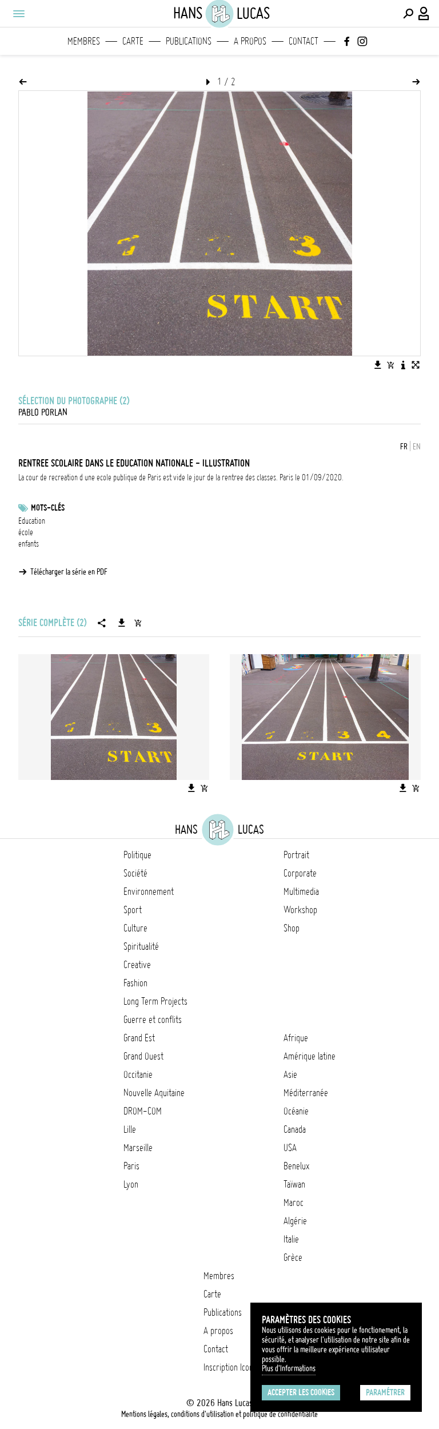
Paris (131, 1166)
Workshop (300, 909)
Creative (137, 964)
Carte (132, 41)
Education (31, 521)
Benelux (296, 1166)
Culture (135, 928)
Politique (137, 855)
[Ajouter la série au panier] (138, 623)
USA (290, 1147)
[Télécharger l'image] (378, 365)
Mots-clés (48, 508)
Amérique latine (310, 1056)
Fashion (135, 983)
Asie (290, 1074)
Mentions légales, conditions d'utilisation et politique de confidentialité (219, 1414)
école (25, 532)
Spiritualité (141, 946)
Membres (83, 41)
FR (404, 446)
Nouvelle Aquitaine (154, 1092)
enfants (28, 544)
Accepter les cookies (301, 1392)
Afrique (296, 1038)
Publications (188, 41)
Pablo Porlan (42, 412)
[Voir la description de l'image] (403, 365)
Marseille (138, 1147)
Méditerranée (306, 1092)
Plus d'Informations (289, 1368)
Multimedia (301, 891)
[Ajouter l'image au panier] (390, 365)
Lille (129, 1129)
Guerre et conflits (152, 1019)
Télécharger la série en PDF (68, 572)
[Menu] (18, 14)
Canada (295, 1129)
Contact (303, 41)
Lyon (130, 1184)
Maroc (294, 1202)
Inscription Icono (230, 1367)
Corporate (300, 873)
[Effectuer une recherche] (408, 14)
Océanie (296, 1111)
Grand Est (139, 1038)
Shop (292, 928)
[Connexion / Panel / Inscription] (424, 14)
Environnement (148, 891)
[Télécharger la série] (122, 623)
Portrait (296, 855)
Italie (291, 1239)
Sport (132, 909)
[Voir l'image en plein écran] (415, 365)
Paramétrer (385, 1392)
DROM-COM (142, 1111)
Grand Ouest (143, 1056)
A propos (250, 41)
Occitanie (138, 1074)
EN (417, 446)
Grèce (293, 1257)
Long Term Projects (155, 1001)
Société (135, 873)
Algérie (295, 1221)
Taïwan (294, 1184)
